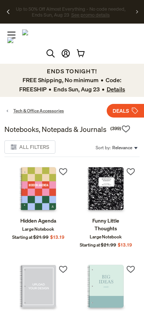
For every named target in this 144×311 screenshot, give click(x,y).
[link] (38, 190)
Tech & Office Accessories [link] (38, 110)
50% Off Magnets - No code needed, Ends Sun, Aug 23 (69, 8)
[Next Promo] (137, 12)
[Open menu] (11, 35)
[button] (66, 53)
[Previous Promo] (8, 12)
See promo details (70, 14)
